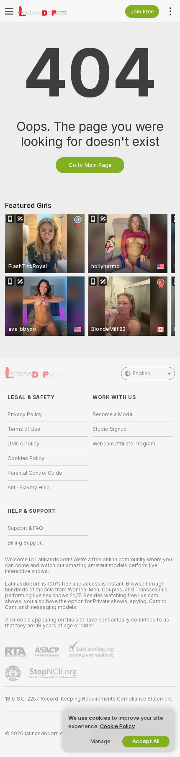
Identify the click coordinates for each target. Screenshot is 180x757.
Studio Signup (110, 429)
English (141, 373)
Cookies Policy (26, 458)
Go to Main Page (90, 165)
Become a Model (113, 414)
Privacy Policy (25, 414)
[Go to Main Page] (54, 11)
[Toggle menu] (9, 11)
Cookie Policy (117, 726)
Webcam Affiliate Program (124, 444)
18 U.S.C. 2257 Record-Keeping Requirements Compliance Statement (88, 699)
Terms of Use (24, 429)
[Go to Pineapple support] (14, 673)
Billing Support (25, 543)
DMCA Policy (23, 444)
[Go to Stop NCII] (54, 673)
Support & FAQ (25, 528)
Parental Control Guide (35, 473)
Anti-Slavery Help (29, 488)
